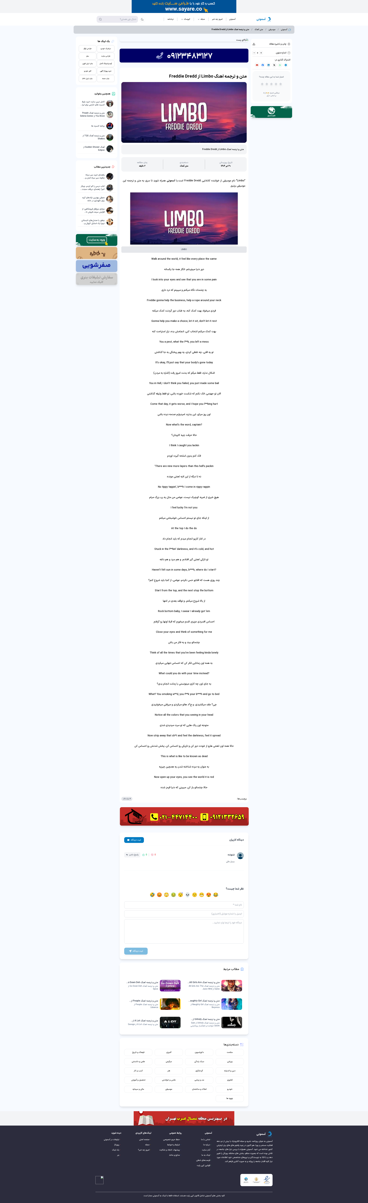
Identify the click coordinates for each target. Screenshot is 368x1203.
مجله (147, 1144)
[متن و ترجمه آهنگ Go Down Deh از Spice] (153, 985)
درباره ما (206, 1144)
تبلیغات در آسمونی (111, 1139)
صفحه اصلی (144, 1139)
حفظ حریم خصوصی (171, 1139)
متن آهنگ (259, 29)
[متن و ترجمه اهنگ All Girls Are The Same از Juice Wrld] (215, 985)
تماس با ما (205, 1139)
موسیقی (272, 29)
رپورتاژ (116, 1144)
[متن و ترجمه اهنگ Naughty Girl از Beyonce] (215, 1004)
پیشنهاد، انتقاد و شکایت (169, 1149)
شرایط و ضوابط (173, 1144)
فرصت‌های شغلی (203, 1160)
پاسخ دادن (134, 854)
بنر (118, 1155)
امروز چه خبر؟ (144, 1149)
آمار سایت (206, 1149)
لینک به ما (206, 1155)
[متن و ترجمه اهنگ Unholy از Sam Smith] (215, 1022)
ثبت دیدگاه (136, 840)
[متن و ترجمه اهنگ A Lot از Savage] (153, 1022)
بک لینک (115, 1149)
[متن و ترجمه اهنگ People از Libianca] (153, 1004)
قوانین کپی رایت (203, 1165)
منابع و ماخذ (174, 1155)
